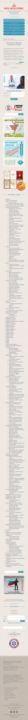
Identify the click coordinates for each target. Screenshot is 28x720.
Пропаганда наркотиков (10, 697)
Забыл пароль (11, 623)
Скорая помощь (8, 691)
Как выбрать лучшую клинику (11, 688)
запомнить (7, 621)
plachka (5, 63)
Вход (17, 704)
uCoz (17, 717)
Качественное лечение (9, 690)
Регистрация (17, 623)
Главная (5, 39)
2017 (9, 39)
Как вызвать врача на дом (10, 695)
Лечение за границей (9, 693)
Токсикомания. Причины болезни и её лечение (14, 44)
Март (12, 39)
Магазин (6, 699)
